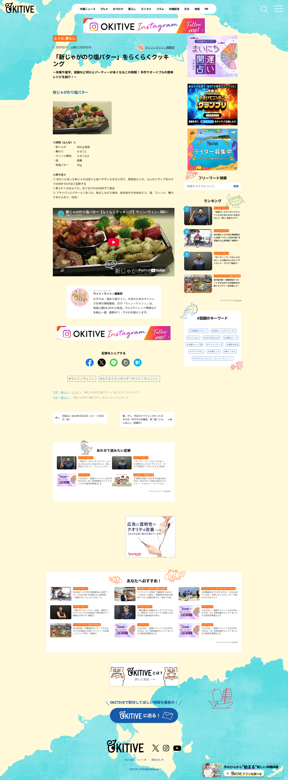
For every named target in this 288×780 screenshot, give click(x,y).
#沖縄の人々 (213, 351)
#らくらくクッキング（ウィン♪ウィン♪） (129, 378)
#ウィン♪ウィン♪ (82, 378)
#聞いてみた (230, 351)
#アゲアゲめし (196, 351)
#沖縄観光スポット (198, 331)
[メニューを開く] (278, 8)
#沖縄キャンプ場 (194, 345)
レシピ (75, 392)
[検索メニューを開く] (264, 9)
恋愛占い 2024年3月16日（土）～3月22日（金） (83, 418)
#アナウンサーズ (214, 345)
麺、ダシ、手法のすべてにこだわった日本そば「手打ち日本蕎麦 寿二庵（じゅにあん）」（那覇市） (143, 419)
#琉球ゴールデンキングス (223, 331)
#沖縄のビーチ (231, 338)
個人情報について (134, 760)
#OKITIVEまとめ (211, 338)
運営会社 (156, 760)
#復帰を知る (232, 345)
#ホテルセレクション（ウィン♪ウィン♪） (212, 358)
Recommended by (156, 491)
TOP (55, 392)
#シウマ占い (193, 338)
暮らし (65, 392)
